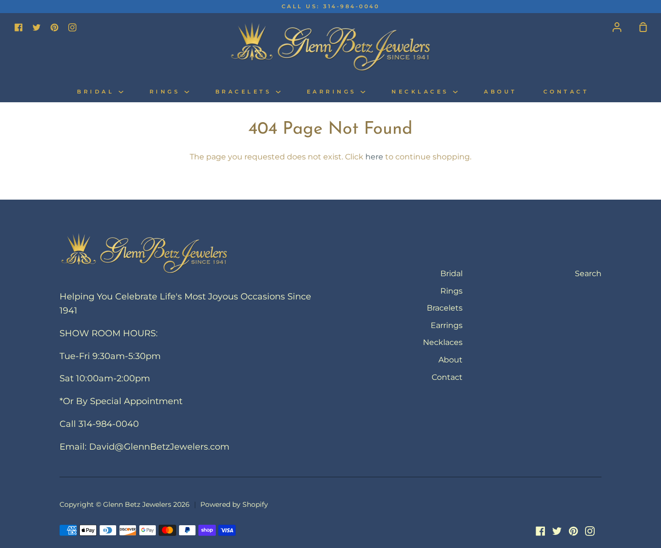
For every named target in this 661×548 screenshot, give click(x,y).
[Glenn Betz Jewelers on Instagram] (590, 531)
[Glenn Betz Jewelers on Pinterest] (573, 531)
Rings (167, 92)
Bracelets (245, 92)
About (500, 92)
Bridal (98, 92)
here (374, 156)
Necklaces (422, 92)
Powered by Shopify (234, 504)
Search (588, 273)
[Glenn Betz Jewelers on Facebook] (540, 531)
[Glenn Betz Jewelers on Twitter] (557, 531)
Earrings (334, 92)
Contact (566, 92)
